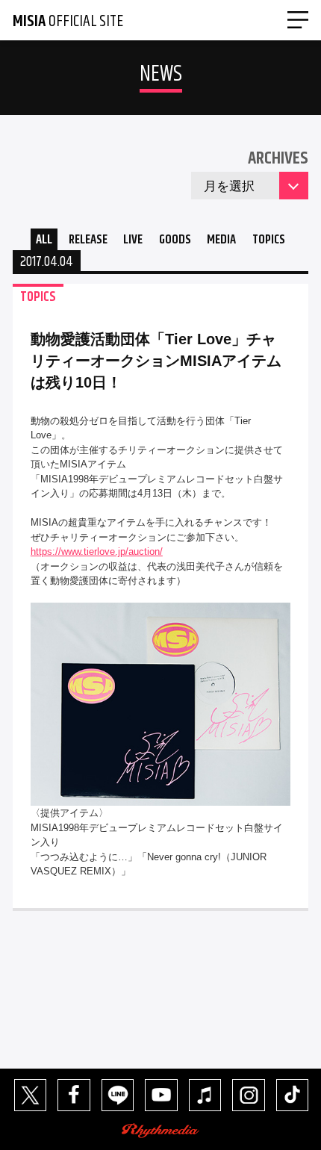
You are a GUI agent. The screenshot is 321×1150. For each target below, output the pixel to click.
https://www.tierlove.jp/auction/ (97, 551)
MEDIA (221, 239)
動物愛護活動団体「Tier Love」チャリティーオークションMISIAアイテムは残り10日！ (156, 361)
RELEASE (88, 239)
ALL (44, 239)
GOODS (175, 239)
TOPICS (268, 239)
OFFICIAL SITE (68, 21)
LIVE (133, 239)
